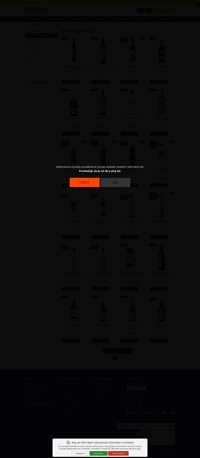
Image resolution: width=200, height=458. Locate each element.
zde (138, 449)
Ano (84, 182)
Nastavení (80, 453)
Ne (115, 182)
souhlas (110, 446)
